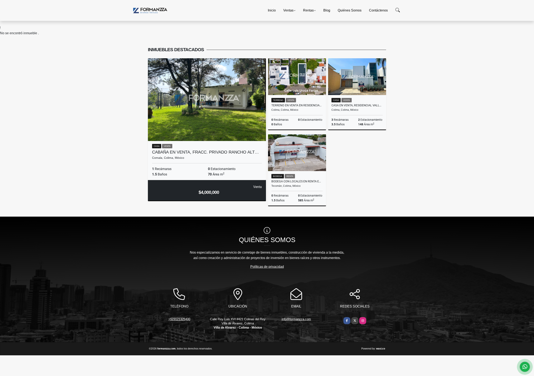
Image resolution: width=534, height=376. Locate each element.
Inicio (272, 10)
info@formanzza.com (296, 319)
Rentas (308, 10)
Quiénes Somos (349, 10)
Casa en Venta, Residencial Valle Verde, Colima (357, 105)
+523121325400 (179, 319)
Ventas (288, 10)
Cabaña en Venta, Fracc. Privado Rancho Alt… (205, 152)
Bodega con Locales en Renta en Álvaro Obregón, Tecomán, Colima (297, 181)
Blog (326, 10)
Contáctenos (378, 10)
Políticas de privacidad (267, 266)
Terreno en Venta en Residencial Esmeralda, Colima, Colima (297, 105)
